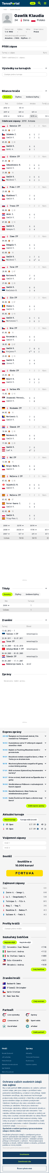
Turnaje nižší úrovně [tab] (28, 820)
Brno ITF (13, 328)
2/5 (33, 534)
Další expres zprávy (36, 806)
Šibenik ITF (15, 427)
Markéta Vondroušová (10, 1064)
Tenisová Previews (32, 1057)
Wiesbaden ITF (16, 408)
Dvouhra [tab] (7, 97)
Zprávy (34, 1015)
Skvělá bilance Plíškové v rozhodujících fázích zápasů (26, 785)
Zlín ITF (13, 297)
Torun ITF (14, 267)
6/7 (20, 534)
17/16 (32, 530)
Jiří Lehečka (6, 1057)
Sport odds (35, 1020)
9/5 (33, 112)
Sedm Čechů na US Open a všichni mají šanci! (25, 799)
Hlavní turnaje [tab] (10, 820)
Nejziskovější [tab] (9, 942)
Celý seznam (39, 1001)
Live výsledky (14, 1015)
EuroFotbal (12, 1026)
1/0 (20, 108)
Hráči (5, 9)
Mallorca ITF (15, 495)
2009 (5, 525)
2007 (5, 534)
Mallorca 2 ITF (16, 476)
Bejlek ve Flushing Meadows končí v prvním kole (24, 751)
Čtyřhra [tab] (18, 97)
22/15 (19, 525)
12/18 (19, 116)
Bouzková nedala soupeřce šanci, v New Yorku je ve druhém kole (26, 758)
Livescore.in (13, 1020)
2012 (5, 108)
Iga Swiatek (6, 1068)
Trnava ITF (14, 206)
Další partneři (38, 1032)
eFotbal (34, 1026)
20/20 (19, 530)
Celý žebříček (38, 969)
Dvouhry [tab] (7, 594)
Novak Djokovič (7, 1053)
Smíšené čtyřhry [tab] (32, 97)
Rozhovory (30, 1061)
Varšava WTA (15, 389)
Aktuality (29, 1053)
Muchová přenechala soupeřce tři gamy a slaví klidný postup (26, 765)
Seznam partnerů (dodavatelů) (16, 1148)
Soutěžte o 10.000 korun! (24, 863)
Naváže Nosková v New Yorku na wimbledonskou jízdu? (23, 792)
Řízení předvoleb (24, 1168)
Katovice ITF (15, 126)
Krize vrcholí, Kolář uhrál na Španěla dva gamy (26, 778)
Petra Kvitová (6, 1061)
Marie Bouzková (7, 1072)
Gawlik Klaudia (15, 9)
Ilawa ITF (14, 236)
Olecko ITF (14, 370)
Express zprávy (31, 1064)
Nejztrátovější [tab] (25, 942)
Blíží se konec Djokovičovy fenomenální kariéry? (26, 771)
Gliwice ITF (15, 156)
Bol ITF (13, 457)
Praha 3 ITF (15, 187)
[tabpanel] (24, 320)
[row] (24, 108)
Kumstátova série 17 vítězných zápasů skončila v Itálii (25, 744)
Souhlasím (24, 1154)
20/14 (32, 525)
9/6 (20, 112)
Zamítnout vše (24, 1161)
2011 (5, 112)
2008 (5, 530)
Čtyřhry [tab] (18, 594)
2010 (5, 116)
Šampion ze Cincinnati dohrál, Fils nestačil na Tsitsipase (23, 737)
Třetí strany (21, 1126)
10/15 (32, 116)
